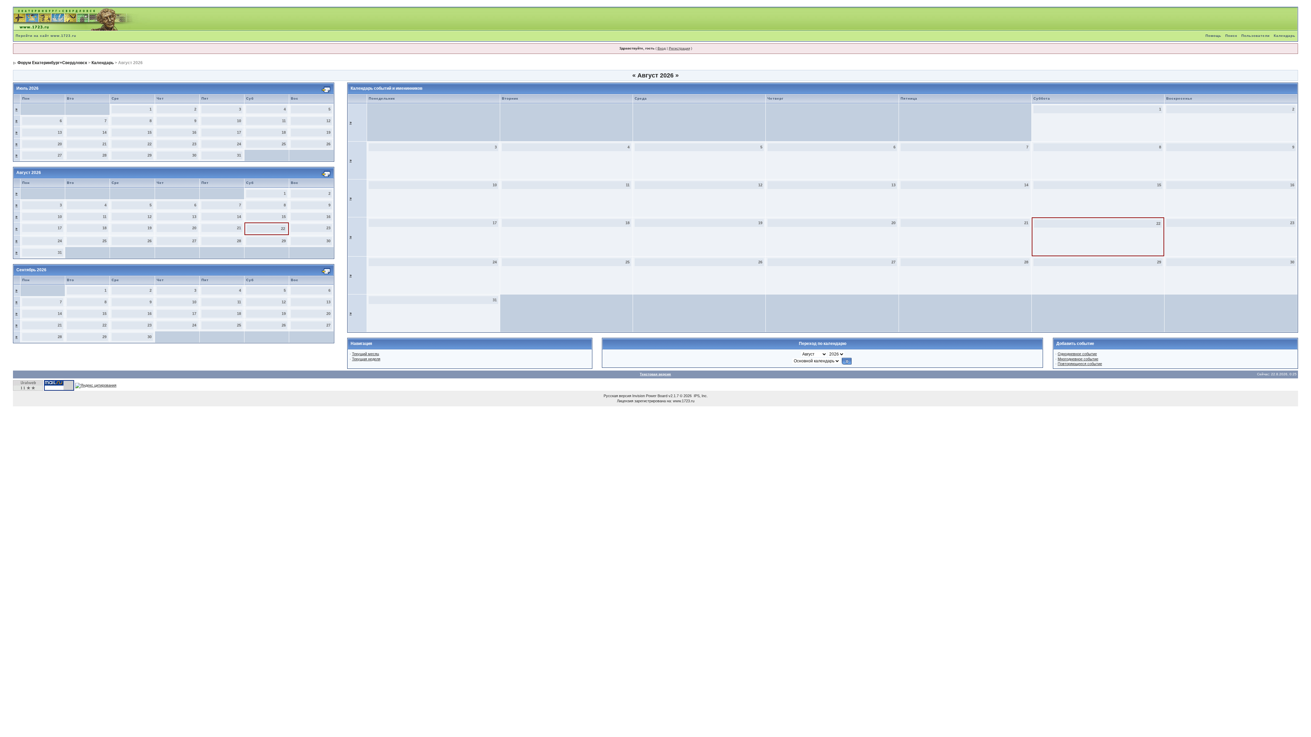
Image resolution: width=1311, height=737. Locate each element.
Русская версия (617, 396)
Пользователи (1255, 36)
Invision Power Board (649, 396)
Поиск (1231, 36)
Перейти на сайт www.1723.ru (46, 36)
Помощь (1213, 36)
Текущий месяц (365, 354)
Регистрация (679, 48)
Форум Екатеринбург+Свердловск (52, 62)
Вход (662, 48)
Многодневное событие (1078, 359)
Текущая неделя (366, 359)
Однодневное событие (1077, 354)
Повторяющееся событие (1080, 364)
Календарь (1284, 36)
